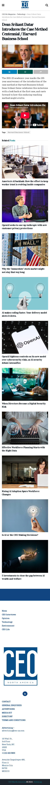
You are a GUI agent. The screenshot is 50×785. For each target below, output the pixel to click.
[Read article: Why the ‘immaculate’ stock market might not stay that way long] (25, 249)
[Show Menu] (3, 5)
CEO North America (17, 782)
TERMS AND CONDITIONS (14, 720)
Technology (7, 622)
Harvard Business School (18, 132)
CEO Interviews (9, 614)
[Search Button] (47, 5)
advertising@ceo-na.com (13, 730)
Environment (8, 625)
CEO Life (6, 629)
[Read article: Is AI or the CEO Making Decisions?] (25, 515)
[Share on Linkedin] (9, 72)
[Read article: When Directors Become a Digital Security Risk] (25, 384)
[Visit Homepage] (25, 5)
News (4, 611)
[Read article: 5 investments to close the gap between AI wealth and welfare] (25, 556)
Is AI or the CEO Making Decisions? (20, 535)
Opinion (5, 618)
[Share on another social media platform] (40, 72)
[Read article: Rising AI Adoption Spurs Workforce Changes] (25, 471)
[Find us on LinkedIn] (25, 693)
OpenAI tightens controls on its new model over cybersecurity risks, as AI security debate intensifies (24, 359)
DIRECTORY (7, 716)
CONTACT (6, 701)
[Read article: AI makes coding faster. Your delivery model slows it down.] (25, 293)
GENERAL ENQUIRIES (12, 705)
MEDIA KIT (7, 712)
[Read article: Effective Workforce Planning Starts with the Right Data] (25, 428)
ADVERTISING (8, 709)
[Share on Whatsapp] (25, 72)
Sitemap (38, 782)
